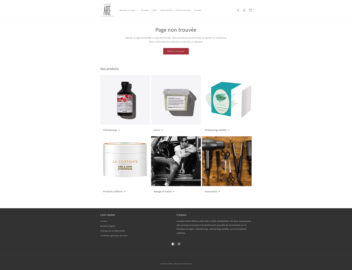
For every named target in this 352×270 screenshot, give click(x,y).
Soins (157, 129)
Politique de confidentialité (112, 231)
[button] (128, 10)
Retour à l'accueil (176, 51)
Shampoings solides (216, 129)
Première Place (187, 264)
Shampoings (110, 129)
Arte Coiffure (169, 264)
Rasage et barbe (163, 191)
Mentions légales (108, 226)
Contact (103, 221)
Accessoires (211, 191)
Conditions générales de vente (113, 235)
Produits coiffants (113, 191)
